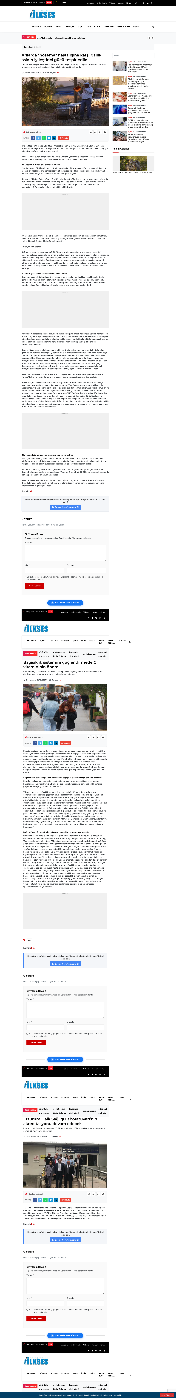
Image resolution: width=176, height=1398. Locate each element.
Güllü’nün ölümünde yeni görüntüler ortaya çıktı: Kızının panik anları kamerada (72, 38)
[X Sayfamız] (136, 3)
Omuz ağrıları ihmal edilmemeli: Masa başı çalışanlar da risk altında (139, 110)
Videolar (112, 3)
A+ (100, 132)
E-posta (71, 565)
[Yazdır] (105, 132)
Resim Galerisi (102, 3)
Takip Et (65, 138)
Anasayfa (90, 3)
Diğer (136, 27)
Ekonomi (70, 27)
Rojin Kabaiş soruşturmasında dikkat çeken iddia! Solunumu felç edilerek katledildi (61, 654)
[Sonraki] (152, 38)
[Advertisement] (111, 15)
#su (29, 940)
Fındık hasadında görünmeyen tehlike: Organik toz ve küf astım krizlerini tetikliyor (139, 138)
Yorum (28, 542)
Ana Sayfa (29, 47)
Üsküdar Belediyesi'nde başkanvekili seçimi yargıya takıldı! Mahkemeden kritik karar (89, 654)
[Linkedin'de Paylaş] (54, 138)
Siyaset (59, 27)
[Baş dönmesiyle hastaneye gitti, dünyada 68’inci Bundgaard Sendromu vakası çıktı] (120, 66)
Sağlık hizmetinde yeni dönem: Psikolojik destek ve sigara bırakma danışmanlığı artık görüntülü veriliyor (140, 123)
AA (58, 73)
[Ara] (149, 55)
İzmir (88, 27)
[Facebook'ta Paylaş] (33, 138)
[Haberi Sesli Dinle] (91, 132)
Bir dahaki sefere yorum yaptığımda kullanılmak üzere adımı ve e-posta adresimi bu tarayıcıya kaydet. (65, 578)
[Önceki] (149, 38)
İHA (60, 680)
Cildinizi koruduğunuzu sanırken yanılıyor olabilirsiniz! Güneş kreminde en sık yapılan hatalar (138, 83)
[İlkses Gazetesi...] (42, 13)
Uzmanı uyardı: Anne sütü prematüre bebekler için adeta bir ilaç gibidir (140, 98)
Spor (80, 27)
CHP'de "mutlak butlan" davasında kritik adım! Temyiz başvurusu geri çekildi (74, 654)
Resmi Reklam (123, 27)
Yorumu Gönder (34, 586)
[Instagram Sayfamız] (143, 3)
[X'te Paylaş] (38, 138)
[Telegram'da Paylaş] (49, 138)
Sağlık (97, 27)
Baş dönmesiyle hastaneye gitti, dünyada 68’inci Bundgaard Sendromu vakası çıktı (140, 68)
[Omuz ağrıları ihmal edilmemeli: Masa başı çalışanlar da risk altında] (120, 109)
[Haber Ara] (152, 27)
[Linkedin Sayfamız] (147, 3)
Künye (128, 3)
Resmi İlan (109, 27)
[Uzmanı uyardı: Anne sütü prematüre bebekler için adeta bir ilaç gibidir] (120, 97)
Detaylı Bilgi (118, 1395)
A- (95, 132)
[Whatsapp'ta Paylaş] (44, 138)
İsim (27, 565)
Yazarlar (121, 3)
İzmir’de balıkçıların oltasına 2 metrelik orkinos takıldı (103, 654)
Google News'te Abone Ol (66, 507)
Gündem (48, 27)
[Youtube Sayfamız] (152, 3)
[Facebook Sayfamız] (139, 3)
